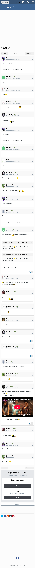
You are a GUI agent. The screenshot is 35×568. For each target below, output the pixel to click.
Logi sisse (17, 497)
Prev (5, 53)
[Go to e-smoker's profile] (3, 115)
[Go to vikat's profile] (3, 89)
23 (12, 58)
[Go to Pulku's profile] (3, 319)
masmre (7, 50)
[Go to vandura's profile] (3, 77)
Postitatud (13, 59)
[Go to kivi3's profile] (3, 211)
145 (13, 89)
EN (19, 2)
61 (15, 114)
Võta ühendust (20, 561)
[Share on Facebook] (5, 516)
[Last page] (33, 53)
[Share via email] (10, 516)
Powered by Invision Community (17, 565)
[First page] (2, 53)
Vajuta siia (17, 486)
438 (17, 185)
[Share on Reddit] (7, 516)
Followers (16, 504)
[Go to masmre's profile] (3, 102)
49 (14, 76)
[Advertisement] (17, 28)
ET (16, 2)
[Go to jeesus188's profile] (3, 186)
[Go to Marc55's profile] (3, 292)
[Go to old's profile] (3, 387)
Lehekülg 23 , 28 (17, 53)
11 (13, 318)
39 (14, 101)
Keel (12, 561)
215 (15, 291)
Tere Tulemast (25, 50)
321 (17, 160)
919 (12, 386)
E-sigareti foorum (12, 7)
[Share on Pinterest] (13, 516)
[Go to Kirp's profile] (3, 59)
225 (13, 210)
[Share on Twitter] (2, 516)
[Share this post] (32, 60)
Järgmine (28, 53)
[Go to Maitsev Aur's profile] (3, 161)
